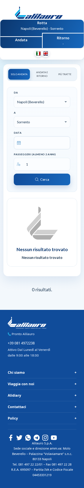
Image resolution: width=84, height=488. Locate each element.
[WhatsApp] (28, 438)
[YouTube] (54, 438)
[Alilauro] (38, 11)
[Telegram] (37, 438)
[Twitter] (19, 438)
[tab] (19, 74)
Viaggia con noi (21, 384)
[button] (42, 102)
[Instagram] (45, 438)
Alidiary (14, 395)
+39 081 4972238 (21, 343)
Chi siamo (16, 372)
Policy (13, 418)
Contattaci (17, 406)
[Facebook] (11, 438)
